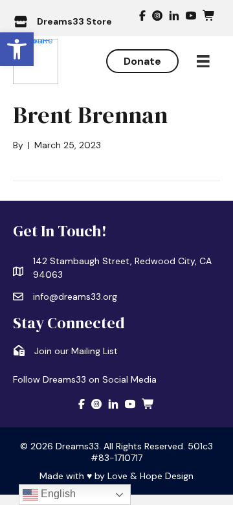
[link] (17, 49)
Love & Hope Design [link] (150, 476)
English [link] (57, 493)
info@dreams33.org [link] (75, 296)
